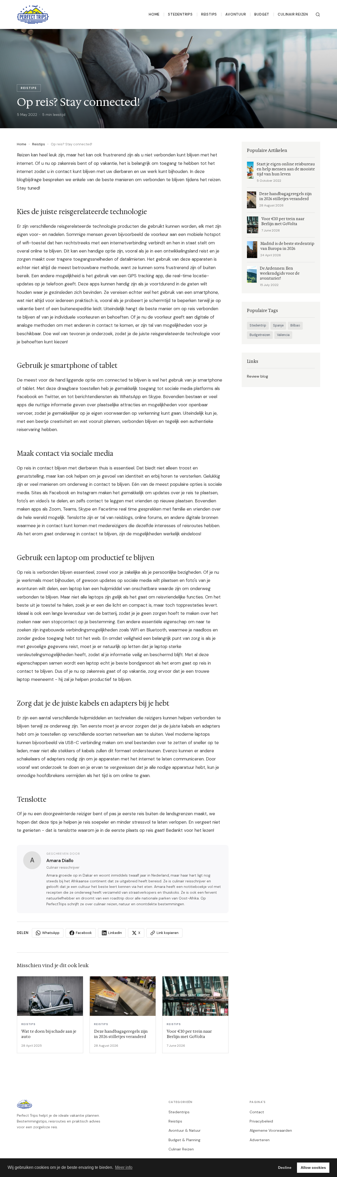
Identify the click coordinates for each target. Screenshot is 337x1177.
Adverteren (260, 1140)
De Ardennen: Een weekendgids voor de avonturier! (280, 273)
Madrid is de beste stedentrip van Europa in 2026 (287, 246)
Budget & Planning (184, 1140)
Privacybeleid (261, 1121)
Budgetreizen (260, 335)
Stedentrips (180, 14)
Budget (261, 14)
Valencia (283, 335)
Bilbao (295, 325)
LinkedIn (115, 933)
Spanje (278, 325)
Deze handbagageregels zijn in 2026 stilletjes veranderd (285, 196)
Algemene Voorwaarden (271, 1130)
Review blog (257, 376)
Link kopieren (168, 933)
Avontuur (235, 14)
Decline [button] (284, 1167)
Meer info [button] (123, 1167)
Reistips (209, 14)
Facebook (84, 933)
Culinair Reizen (293, 14)
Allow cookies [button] (313, 1167)
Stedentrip (258, 325)
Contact (257, 1112)
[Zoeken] (317, 14)
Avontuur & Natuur (184, 1130)
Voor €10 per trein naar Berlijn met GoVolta (282, 221)
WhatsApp (51, 933)
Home (154, 14)
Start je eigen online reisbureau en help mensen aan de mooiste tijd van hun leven (286, 169)
